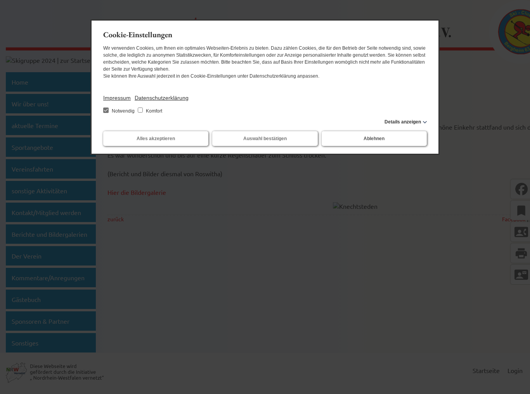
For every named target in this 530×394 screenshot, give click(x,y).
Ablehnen (374, 138)
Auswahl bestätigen (265, 138)
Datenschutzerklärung (162, 98)
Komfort (153, 111)
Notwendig (123, 111)
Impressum (117, 98)
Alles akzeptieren (156, 138)
